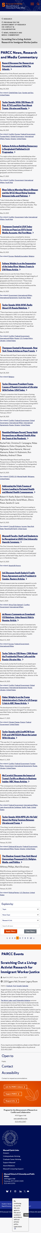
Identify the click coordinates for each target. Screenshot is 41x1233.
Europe (17, 134)
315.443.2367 (20, 1121)
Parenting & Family (10, 529)
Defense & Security (15, 846)
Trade (29, 807)
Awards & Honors (15, 565)
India (26, 217)
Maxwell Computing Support (13, 1169)
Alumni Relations (9, 1165)
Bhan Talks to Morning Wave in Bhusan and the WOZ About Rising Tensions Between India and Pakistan (20, 192)
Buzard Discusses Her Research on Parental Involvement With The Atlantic (18, 66)
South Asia (9, 182)
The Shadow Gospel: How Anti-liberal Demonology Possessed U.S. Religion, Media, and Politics (19, 859)
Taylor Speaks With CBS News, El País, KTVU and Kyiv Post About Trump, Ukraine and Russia (17, 105)
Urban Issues (22, 529)
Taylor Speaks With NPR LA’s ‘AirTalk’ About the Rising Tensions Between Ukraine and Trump (20, 820)
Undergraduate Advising (11, 1156)
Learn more (18, 1226)
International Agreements (9, 297)
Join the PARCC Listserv (14, 1087)
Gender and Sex (27, 93)
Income (24, 526)
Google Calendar (22, 986)
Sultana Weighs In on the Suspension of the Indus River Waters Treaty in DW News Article (19, 266)
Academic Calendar (7, 1204)
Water (29, 297)
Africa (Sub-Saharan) (16, 605)
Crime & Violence (15, 526)
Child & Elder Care (15, 93)
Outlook (9, 986)
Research (8, 19)
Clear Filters (30, 931)
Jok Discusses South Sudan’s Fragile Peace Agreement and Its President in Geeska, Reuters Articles (19, 575)
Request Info (10, 1101)
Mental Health (22, 476)
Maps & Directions (6, 1206)
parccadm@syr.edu (20, 1118)
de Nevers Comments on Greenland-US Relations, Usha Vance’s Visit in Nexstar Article (18, 617)
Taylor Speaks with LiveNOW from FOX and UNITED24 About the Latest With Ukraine (19, 734)
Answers (6, 1153)
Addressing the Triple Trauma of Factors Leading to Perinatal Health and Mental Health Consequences (18, 489)
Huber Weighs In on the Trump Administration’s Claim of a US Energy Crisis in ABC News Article (19, 700)
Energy (22, 722)
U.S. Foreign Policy (26, 338)
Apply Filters (10, 931)
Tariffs (24, 807)
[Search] (38, 4)
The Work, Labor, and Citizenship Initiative (15, 1000)
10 (31, 938)
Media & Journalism (21, 256)
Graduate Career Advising (12, 1159)
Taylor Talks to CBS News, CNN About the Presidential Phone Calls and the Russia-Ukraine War (19, 656)
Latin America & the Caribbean (10, 807)
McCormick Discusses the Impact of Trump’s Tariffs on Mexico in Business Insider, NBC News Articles (19, 778)
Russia (7, 139)
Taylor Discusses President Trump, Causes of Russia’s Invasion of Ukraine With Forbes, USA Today (20, 387)
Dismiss (27, 1215)
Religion (31, 256)
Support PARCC (11, 1094)
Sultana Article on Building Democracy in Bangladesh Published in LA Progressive (19, 149)
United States (5, 95)
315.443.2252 (9, 1183)
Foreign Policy (5, 136)
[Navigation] (32, 4)
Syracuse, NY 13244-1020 (13, 1181)
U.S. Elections (24, 892)
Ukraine (13, 139)
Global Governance (17, 136)
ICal (14, 986)
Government (19, 180)
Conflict (11, 134)
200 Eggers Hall (9, 1179)
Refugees (31, 476)
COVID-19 (12, 476)
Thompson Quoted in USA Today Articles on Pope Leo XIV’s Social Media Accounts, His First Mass (17, 229)
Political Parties (14, 892)
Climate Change (14, 722)
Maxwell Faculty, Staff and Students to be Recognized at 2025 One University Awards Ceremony (20, 539)
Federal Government (28, 134)
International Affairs (25, 295)
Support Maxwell (9, 1162)
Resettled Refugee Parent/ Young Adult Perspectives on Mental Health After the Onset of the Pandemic (20, 435)
